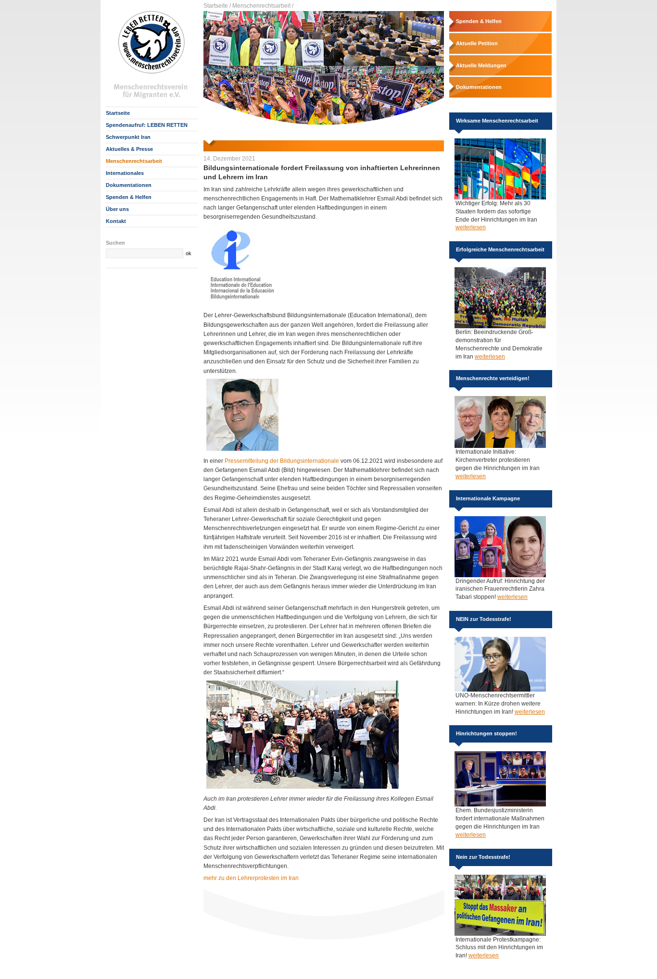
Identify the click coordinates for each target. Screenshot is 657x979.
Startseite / (217, 5)
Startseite (118, 113)
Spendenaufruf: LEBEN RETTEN (147, 125)
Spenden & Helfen (129, 197)
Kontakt (116, 221)
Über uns (117, 209)
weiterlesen (470, 227)
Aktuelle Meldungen (481, 65)
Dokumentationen (129, 185)
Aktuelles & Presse (129, 149)
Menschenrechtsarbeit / (262, 5)
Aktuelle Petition (477, 43)
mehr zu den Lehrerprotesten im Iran (251, 878)
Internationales (125, 173)
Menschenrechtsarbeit (134, 161)
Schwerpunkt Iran (128, 137)
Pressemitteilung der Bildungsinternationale (282, 461)
